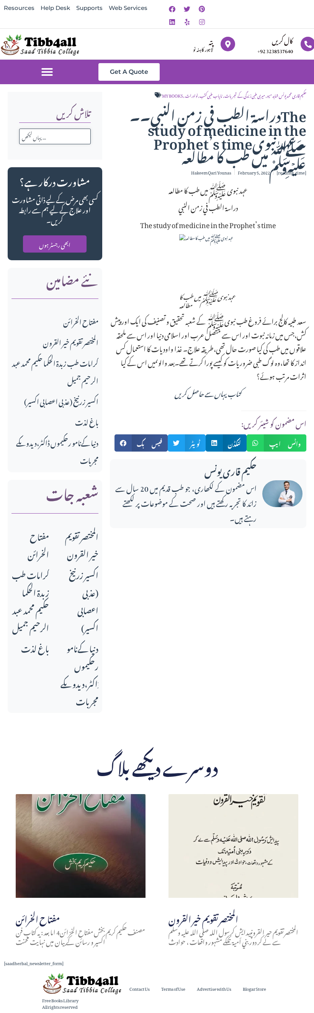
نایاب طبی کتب (211, 95)
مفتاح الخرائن (80, 321)
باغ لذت (86, 421)
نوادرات (191, 95)
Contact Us (139, 988)
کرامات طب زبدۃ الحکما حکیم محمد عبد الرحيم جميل (30, 600)
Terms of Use (173, 988)
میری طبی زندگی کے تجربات (244, 95)
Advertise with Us (214, 988)
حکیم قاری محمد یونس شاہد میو (286, 95)
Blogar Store (254, 988)
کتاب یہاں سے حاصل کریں (208, 392)
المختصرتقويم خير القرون (70, 341)
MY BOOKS (172, 95)
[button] (47, 72)
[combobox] (55, 136)
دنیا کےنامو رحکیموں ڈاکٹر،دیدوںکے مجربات (80, 673)
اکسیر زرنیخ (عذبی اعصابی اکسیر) (61, 400)
